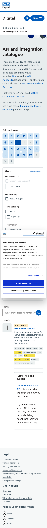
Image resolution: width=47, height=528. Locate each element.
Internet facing (29, 352)
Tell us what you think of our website (17, 498)
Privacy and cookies (10, 459)
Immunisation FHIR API (24, 328)
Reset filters (35, 171)
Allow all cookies (23, 283)
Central (18, 352)
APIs (14, 76)
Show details (33, 275)
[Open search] (27, 18)
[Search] (38, 313)
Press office (7, 494)
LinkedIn (10, 518)
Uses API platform (22, 359)
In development (21, 325)
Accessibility (7, 477)
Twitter (9, 513)
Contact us (7, 491)
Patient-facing (32, 348)
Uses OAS (34, 359)
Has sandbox (29, 356)
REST (20, 356)
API (41, 348)
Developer (18, 28)
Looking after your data (12, 466)
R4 (16, 356)
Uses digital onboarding (24, 363)
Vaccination (19, 348)
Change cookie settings (12, 481)
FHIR (39, 352)
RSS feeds (6, 501)
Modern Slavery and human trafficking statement (22, 474)
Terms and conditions (11, 463)
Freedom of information (12, 470)
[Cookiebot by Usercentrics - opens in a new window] (33, 234)
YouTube (10, 523)
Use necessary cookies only (23, 290)
